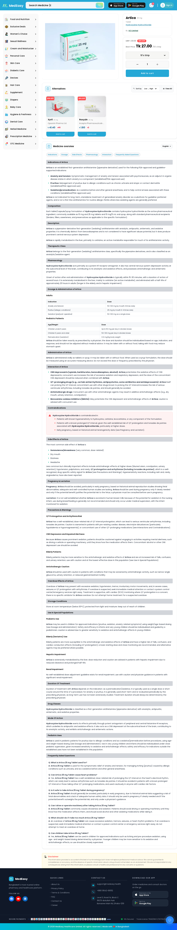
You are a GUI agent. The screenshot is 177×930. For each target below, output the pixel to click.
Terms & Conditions (60, 892)
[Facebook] (11, 898)
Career (54, 905)
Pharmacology (92, 154)
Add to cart (147, 73)
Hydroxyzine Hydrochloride (138, 25)
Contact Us (56, 901)
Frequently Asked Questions (127, 154)
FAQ (53, 897)
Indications (52, 154)
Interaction (106, 154)
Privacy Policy (57, 888)
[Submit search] (99, 5)
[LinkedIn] (25, 898)
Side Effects (77, 154)
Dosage (64, 154)
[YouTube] (18, 898)
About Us (55, 884)
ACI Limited (133, 31)
